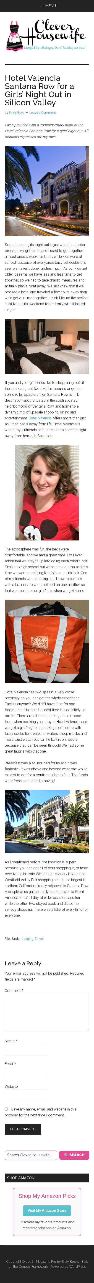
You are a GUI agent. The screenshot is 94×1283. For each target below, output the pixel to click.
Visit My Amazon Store (47, 1210)
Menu (50, 6)
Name (11, 1041)
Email (10, 1064)
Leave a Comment (42, 112)
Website (11, 1086)
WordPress (77, 1266)
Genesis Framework (33, 1266)
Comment (14, 991)
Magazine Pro (46, 1261)
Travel (39, 939)
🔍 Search (74, 1155)
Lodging (27, 939)
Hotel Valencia (40, 418)
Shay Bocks (70, 1261)
